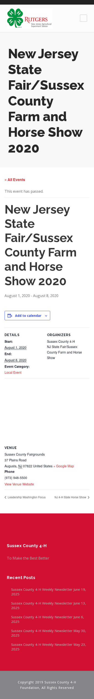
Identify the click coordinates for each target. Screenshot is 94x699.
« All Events (15, 179)
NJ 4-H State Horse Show (71, 497)
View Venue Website (19, 484)
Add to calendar (28, 315)
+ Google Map (63, 466)
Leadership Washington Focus (26, 497)
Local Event (13, 372)
